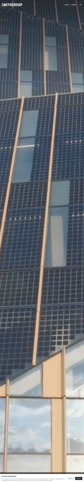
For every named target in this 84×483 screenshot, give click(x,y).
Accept (79, 478)
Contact (67, 5)
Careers (73, 5)
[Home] (12, 4)
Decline (71, 478)
